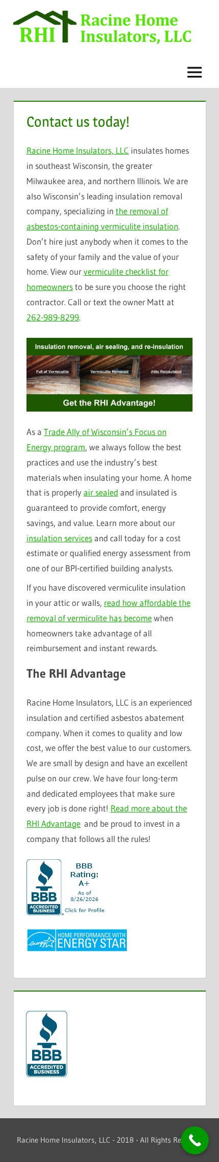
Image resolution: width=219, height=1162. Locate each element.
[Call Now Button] (195, 1140)
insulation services (59, 538)
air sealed (101, 492)
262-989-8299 (52, 317)
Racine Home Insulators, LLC (77, 150)
